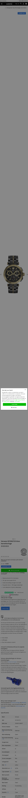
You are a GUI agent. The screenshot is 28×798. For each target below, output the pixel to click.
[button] (14, 407)
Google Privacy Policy (18, 399)
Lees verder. (17, 401)
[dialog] (14, 399)
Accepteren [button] (14, 404)
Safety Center (6, 401)
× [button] (25, 389)
